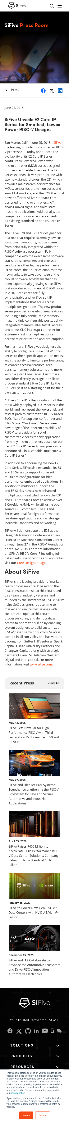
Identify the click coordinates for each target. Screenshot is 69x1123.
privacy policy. (18, 1092)
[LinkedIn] (36, 1031)
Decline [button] (43, 1115)
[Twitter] (19, 1031)
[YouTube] (45, 1031)
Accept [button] (26, 1115)
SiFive (57, 142)
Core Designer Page (31, 563)
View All (54, 683)
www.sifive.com (41, 664)
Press (15, 90)
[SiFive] (17, 5)
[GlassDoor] (52, 1031)
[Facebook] (10, 1031)
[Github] (28, 1031)
